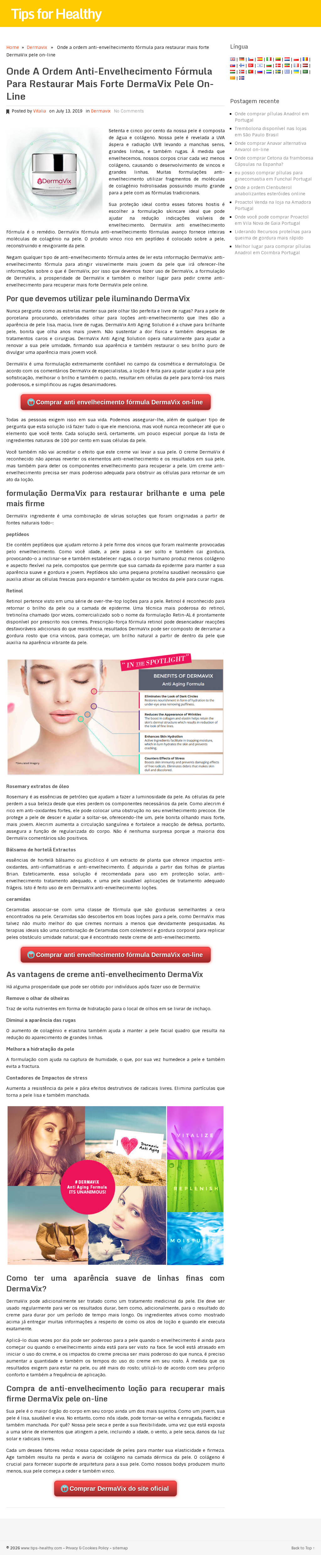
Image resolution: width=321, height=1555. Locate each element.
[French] (296, 65)
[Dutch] (287, 59)
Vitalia (39, 111)
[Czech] (250, 59)
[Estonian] (287, 65)
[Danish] (278, 65)
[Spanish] (259, 59)
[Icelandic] (241, 78)
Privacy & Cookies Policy (87, 1548)
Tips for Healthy (56, 13)
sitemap (120, 1548)
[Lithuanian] (278, 59)
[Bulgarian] (268, 65)
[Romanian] (305, 59)
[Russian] (259, 72)
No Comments (129, 111)
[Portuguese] (250, 72)
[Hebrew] (259, 65)
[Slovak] (232, 65)
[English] (232, 59)
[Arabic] (305, 72)
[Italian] (268, 59)
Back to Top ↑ (303, 1548)
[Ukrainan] (296, 72)
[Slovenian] (268, 72)
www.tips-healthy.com (41, 1548)
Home (12, 47)
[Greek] (287, 72)
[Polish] (296, 59)
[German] (241, 59)
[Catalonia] (232, 78)
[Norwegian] (241, 72)
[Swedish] (278, 72)
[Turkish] (250, 65)
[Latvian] (305, 65)
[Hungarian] (232, 72)
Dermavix (37, 47)
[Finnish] (241, 65)
